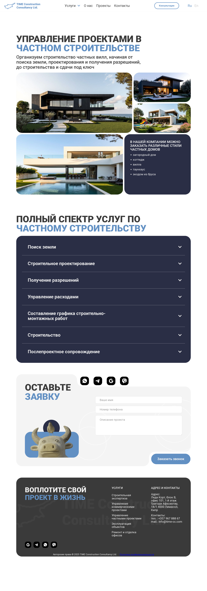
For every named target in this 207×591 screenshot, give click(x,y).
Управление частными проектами (126, 517)
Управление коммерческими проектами (123, 507)
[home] (22, 6)
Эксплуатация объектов (121, 525)
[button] (72, 6)
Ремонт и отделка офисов (124, 534)
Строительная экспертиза (121, 497)
